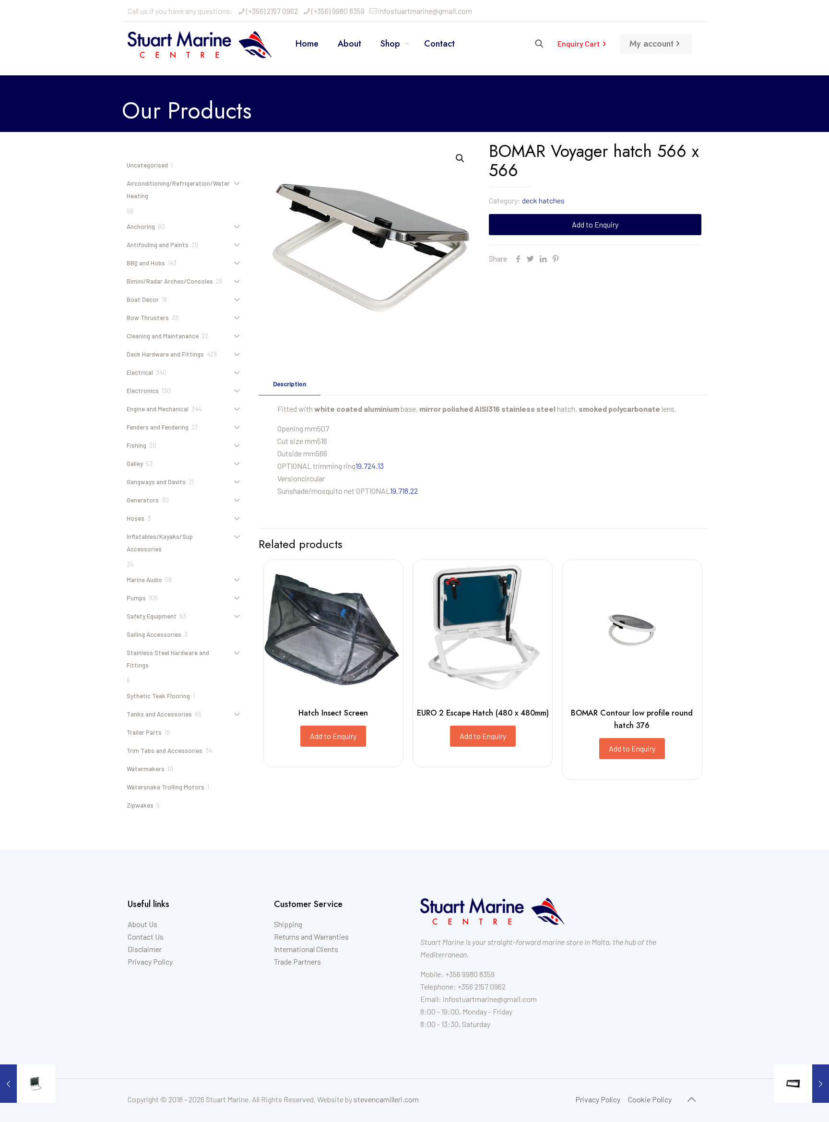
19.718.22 (404, 490)
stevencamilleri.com (386, 1099)
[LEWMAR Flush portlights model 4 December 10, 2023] (801, 1083)
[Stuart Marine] (200, 43)
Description (289, 384)
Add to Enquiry (595, 224)
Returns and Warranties (311, 936)
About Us (142, 924)
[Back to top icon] (691, 1099)
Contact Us (146, 936)
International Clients (306, 949)
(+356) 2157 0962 (272, 10)
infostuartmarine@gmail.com (425, 10)
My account (651, 43)
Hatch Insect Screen (333, 712)
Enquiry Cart (578, 43)
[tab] (289, 384)
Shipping (288, 924)
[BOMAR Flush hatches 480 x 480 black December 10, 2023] (27, 1083)
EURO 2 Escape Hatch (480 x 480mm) (483, 712)
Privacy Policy (150, 961)
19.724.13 (369, 465)
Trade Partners (297, 961)
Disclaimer (145, 949)
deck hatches (543, 200)
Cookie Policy (650, 1099)
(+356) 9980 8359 (338, 10)
